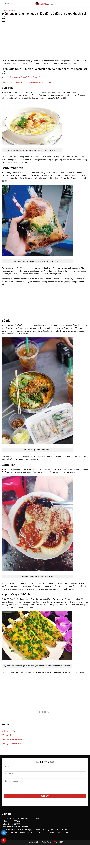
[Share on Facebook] (39, 712)
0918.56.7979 (15, 824)
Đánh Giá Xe (7, 735)
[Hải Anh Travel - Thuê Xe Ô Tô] (45, 3)
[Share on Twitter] (42, 712)
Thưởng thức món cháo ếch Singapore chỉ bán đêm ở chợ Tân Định (28, 82)
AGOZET (59, 842)
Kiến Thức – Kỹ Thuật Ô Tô (12, 739)
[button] (5, 3)
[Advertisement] (45, 44)
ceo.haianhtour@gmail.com (17, 827)
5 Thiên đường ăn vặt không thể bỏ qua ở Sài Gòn (21, 77)
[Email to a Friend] (45, 712)
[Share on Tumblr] (50, 712)
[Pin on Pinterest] (48, 712)
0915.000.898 (15, 821)
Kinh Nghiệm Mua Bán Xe (10, 10)
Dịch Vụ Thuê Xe (8, 731)
